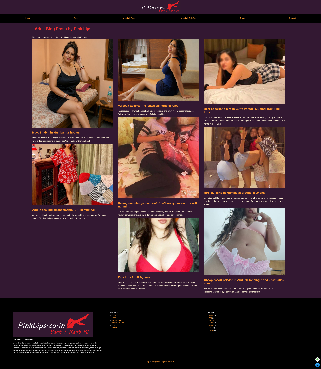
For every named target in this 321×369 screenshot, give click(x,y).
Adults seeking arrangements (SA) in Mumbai (63, 209)
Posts (76, 18)
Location (212, 323)
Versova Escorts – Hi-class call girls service (148, 105)
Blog (210, 318)
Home (27, 18)
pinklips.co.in (156, 362)
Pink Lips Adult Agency (134, 277)
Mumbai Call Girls (188, 18)
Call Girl (212, 320)
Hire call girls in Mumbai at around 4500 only (234, 192)
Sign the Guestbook (168, 362)
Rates (242, 18)
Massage (212, 325)
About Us (212, 315)
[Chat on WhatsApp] (317, 359)
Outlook (211, 330)
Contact (292, 18)
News (211, 328)
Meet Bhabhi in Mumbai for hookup (56, 132)
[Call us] (317, 365)
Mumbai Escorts (130, 18)
